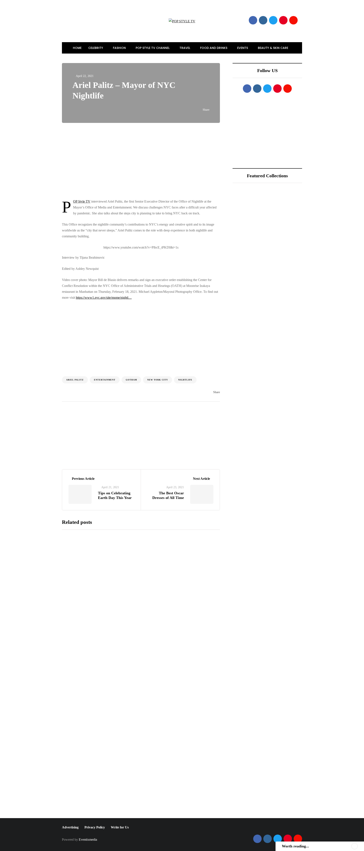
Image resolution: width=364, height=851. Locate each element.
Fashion (120, 48)
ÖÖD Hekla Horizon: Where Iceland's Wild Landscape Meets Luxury (281, 223)
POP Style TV (81, 201)
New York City (157, 380)
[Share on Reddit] (41, 347)
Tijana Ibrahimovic (88, 439)
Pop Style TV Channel (153, 48)
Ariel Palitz (75, 380)
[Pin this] (41, 326)
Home (77, 48)
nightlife (185, 380)
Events (243, 48)
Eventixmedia (88, 839)
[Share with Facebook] (41, 305)
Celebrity (96, 48)
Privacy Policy (94, 827)
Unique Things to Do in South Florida (279, 270)
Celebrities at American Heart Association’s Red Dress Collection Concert (173, 709)
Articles (129, 439)
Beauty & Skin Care (273, 48)
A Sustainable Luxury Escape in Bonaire (279, 246)
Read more (150, 603)
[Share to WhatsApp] (41, 336)
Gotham (131, 380)
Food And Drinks (214, 48)
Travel (185, 48)
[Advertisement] (173, 160)
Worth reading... (295, 846)
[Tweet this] (41, 315)
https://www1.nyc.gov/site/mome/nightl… (104, 297)
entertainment (104, 380)
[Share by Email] (41, 357)
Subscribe (173, 813)
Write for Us (120, 827)
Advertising (70, 827)
